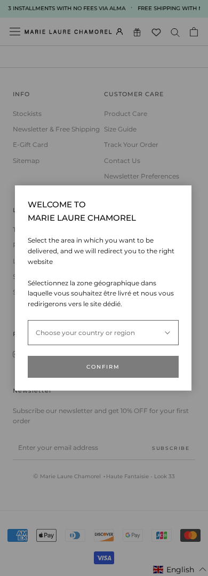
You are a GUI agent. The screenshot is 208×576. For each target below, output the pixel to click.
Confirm (103, 366)
